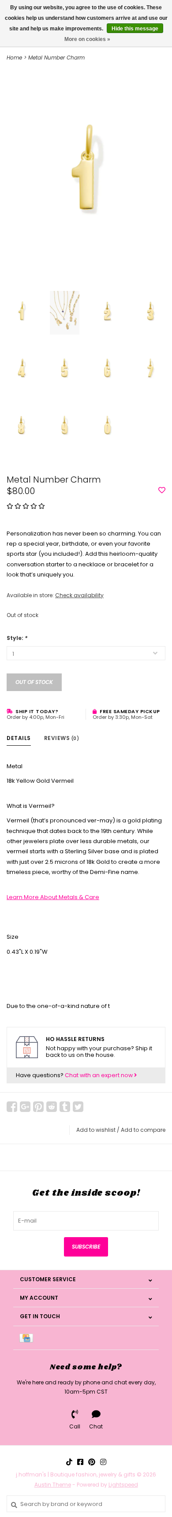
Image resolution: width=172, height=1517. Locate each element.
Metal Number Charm (56, 57)
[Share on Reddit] (51, 1106)
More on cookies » (87, 39)
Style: (17, 638)
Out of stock (34, 682)
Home (14, 57)
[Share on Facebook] (12, 1106)
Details (19, 738)
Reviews (61, 738)
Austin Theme (52, 1484)
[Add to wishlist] (161, 491)
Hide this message (135, 29)
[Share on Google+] (25, 1106)
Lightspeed (123, 1484)
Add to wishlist (96, 1130)
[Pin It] (38, 1106)
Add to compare (143, 1130)
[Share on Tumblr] (65, 1106)
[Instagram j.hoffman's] (103, 1461)
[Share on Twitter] (78, 1106)
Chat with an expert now (99, 1075)
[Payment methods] (27, 1338)
